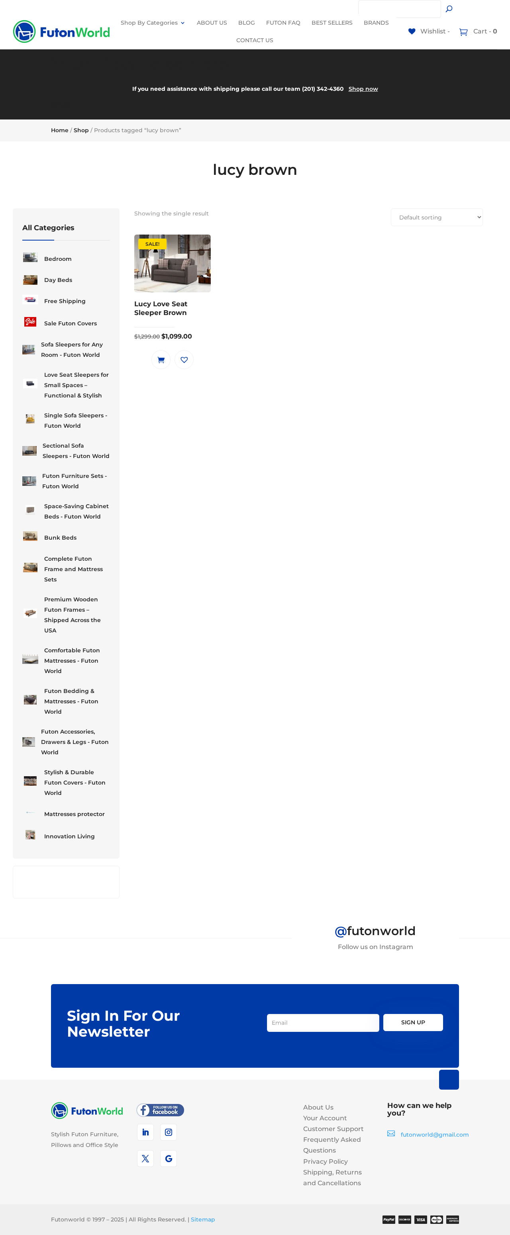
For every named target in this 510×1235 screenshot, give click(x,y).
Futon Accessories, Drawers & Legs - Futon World (75, 742)
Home (60, 130)
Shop (81, 130)
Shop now (363, 88)
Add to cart (161, 359)
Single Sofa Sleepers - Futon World (75, 420)
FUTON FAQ (283, 22)
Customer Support (333, 1129)
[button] (184, 359)
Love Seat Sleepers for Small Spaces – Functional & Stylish (76, 385)
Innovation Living (69, 836)
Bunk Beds (60, 537)
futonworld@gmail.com (435, 1134)
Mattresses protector (74, 814)
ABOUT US (212, 22)
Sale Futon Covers (70, 323)
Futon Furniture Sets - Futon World (74, 481)
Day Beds (58, 280)
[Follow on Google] (168, 1158)
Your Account (325, 1118)
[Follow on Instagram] (168, 1132)
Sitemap (203, 1219)
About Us (318, 1107)
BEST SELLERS (332, 22)
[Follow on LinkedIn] (145, 1132)
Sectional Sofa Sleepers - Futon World (76, 451)
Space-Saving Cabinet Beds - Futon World (76, 511)
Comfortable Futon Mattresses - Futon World (72, 661)
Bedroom (58, 258)
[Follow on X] (145, 1158)
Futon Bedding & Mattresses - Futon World (71, 701)
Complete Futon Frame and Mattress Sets (73, 569)
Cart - (484, 31)
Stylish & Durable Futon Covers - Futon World (75, 783)
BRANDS (376, 22)
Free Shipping (65, 301)
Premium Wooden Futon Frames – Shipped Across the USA (72, 615)
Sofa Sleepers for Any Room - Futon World (72, 349)
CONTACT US (254, 40)
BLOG (246, 22)
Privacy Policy (325, 1161)
